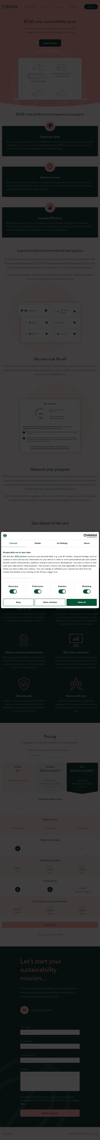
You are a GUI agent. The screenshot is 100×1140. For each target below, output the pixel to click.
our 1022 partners (19, 556)
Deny (18, 602)
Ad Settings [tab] (62, 543)
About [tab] (87, 543)
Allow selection (50, 602)
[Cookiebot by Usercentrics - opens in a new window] (85, 536)
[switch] (37, 591)
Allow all (82, 602)
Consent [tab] (13, 543)
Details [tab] (38, 543)
